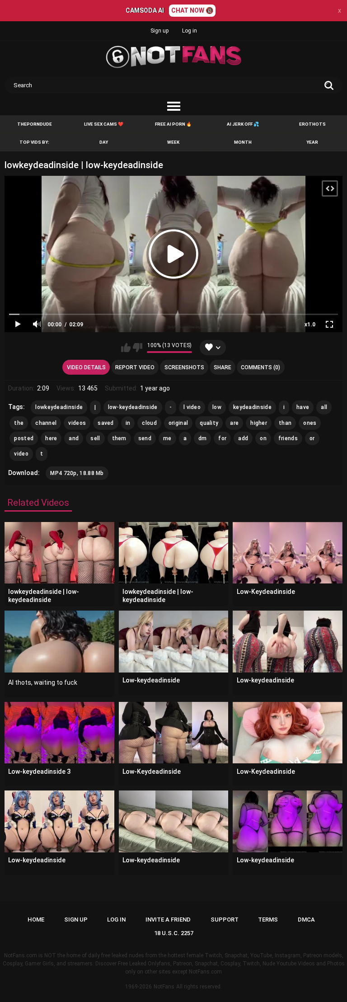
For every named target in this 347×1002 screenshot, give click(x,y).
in (128, 423)
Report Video (135, 367)
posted (23, 438)
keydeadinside (252, 407)
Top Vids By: (34, 142)
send (144, 438)
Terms (268, 919)
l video (192, 407)
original (178, 423)
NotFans (164, 986)
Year (312, 142)
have (302, 407)
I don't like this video (137, 347)
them (119, 438)
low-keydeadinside (133, 407)
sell (95, 438)
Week (173, 142)
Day (103, 142)
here (51, 438)
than (285, 423)
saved (106, 423)
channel (45, 423)
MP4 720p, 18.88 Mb (76, 473)
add (243, 438)
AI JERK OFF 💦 (243, 124)
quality (209, 423)
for (222, 438)
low (216, 407)
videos (77, 423)
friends (288, 438)
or (312, 438)
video (21, 454)
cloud (149, 423)
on (263, 438)
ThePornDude (34, 124)
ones (309, 423)
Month (243, 142)
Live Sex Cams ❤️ (103, 124)
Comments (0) (260, 367)
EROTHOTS (312, 124)
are (234, 423)
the (18, 423)
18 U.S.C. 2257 (173, 933)
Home (36, 919)
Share (222, 367)
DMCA (306, 919)
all (324, 407)
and (74, 438)
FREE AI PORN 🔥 (173, 124)
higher (258, 423)
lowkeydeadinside (59, 407)
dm (202, 438)
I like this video (126, 347)
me (167, 438)
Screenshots (184, 367)
